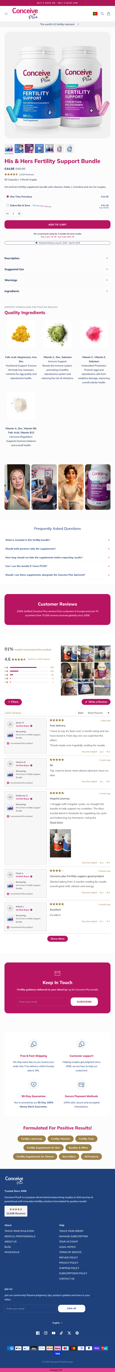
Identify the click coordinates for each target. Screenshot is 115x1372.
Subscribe (84, 1001)
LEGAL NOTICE (67, 1246)
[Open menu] (6, 14)
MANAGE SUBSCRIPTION (73, 1236)
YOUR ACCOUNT (68, 1241)
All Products (91, 1156)
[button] (19, 174)
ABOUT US (10, 1241)
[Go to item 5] (49, 148)
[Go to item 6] (59, 148)
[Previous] (29, 3)
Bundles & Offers (78, 1147)
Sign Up (71, 1308)
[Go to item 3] (29, 148)
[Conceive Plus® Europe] (25, 14)
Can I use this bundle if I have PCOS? (57, 566)
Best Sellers (69, 1156)
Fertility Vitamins (60, 1138)
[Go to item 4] (39, 148)
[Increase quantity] (19, 214)
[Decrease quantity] (7, 214)
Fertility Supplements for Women (35, 1156)
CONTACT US (66, 1278)
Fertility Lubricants (31, 1138)
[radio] (7, 196)
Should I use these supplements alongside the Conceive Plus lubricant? (57, 575)
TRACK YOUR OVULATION (19, 1230)
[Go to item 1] (8, 148)
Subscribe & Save (30, 205)
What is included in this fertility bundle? (57, 540)
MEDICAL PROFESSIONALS (19, 1236)
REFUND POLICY (68, 1257)
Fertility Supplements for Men (43, 1147)
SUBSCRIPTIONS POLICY (73, 1273)
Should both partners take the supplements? (57, 548)
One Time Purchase (21, 196)
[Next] (85, 3)
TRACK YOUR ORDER (71, 1230)
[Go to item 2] (19, 148)
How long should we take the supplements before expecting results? (57, 557)
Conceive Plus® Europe (61, 1361)
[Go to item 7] (69, 148)
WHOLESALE (11, 1252)
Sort (81, 712)
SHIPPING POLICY (69, 1268)
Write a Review (99, 702)
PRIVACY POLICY (68, 1262)
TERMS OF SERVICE (70, 1252)
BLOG (7, 1246)
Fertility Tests (86, 1138)
